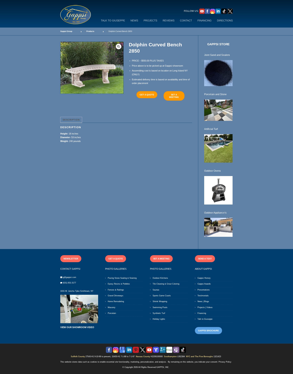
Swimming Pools (160, 307)
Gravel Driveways (115, 295)
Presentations (203, 290)
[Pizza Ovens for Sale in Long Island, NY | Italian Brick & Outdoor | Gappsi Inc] (218, 190)
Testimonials (203, 295)
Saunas (156, 290)
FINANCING (204, 20)
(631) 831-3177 (69, 283)
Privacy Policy (225, 362)
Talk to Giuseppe (204, 319)
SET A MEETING (174, 95)
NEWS (134, 20)
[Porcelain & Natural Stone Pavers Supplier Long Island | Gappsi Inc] (218, 110)
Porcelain (112, 313)
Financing (201, 313)
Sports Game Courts (162, 295)
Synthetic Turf (159, 313)
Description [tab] (71, 120)
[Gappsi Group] (75, 14)
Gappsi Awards (204, 284)
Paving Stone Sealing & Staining (122, 278)
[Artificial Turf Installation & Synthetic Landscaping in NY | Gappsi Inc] (218, 148)
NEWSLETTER (70, 258)
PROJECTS (150, 20)
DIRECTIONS (225, 20)
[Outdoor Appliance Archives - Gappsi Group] (218, 227)
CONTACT (186, 20)
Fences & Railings (116, 290)
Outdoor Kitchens (160, 278)
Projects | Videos (205, 307)
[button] (118, 46)
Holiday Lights (159, 319)
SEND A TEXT (205, 258)
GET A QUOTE (147, 94)
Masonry (111, 307)
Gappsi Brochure (208, 330)
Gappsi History (204, 278)
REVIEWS (168, 20)
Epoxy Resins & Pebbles (119, 284)
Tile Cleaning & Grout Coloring (166, 284)
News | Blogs (203, 301)
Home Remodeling (116, 301)
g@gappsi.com (69, 277)
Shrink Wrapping (160, 301)
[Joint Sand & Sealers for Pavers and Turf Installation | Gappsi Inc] (218, 73)
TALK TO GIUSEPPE (113, 20)
